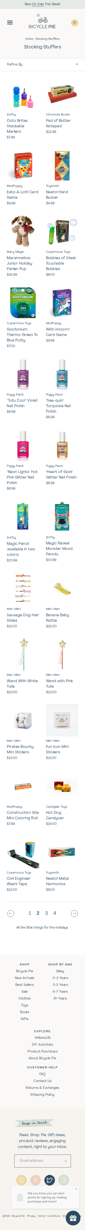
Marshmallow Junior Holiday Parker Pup (19, 263)
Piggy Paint (15, 394)
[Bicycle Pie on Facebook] (63, 1180)
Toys (24, 1005)
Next (75, 914)
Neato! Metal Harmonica (57, 881)
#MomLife (42, 1038)
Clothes (25, 998)
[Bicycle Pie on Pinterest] (35, 1180)
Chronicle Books (58, 114)
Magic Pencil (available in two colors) (21, 549)
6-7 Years (60, 992)
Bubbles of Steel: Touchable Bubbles (61, 263)
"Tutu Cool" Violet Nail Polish (22, 403)
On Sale (38, 4)
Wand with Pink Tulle (59, 684)
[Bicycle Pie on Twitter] (49, 1180)
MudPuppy (14, 186)
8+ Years (60, 998)
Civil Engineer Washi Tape (19, 881)
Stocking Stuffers (48, 39)
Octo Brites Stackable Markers (17, 126)
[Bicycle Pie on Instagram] (21, 1180)
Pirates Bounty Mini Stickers (20, 749)
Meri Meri (14, 609)
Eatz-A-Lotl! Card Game (23, 195)
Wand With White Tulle (22, 684)
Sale (25, 992)
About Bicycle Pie (42, 1058)
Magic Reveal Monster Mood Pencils (59, 549)
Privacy (31, 1216)
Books (24, 1012)
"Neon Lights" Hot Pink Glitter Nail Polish (22, 477)
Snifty (11, 114)
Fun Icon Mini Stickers (57, 749)
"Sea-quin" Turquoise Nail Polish (58, 406)
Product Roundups (42, 1051)
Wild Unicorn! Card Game (58, 332)
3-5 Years (60, 985)
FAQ (42, 1074)
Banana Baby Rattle (57, 618)
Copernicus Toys (58, 252)
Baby (60, 971)
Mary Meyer (15, 252)
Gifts (25, 1019)
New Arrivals (24, 978)
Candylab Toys (56, 806)
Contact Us (42, 1081)
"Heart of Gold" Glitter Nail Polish (61, 474)
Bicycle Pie (24, 971)
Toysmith (52, 186)
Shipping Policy (42, 1095)
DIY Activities (42, 1045)
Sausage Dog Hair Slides (23, 618)
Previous (12, 914)
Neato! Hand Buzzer (57, 195)
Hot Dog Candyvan (55, 815)
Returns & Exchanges (42, 1088)
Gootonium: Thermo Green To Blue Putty (22, 335)
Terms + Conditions (49, 1216)
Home (29, 39)
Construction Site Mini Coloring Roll (23, 815)
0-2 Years (60, 978)
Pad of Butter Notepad (58, 123)
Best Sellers (24, 985)
